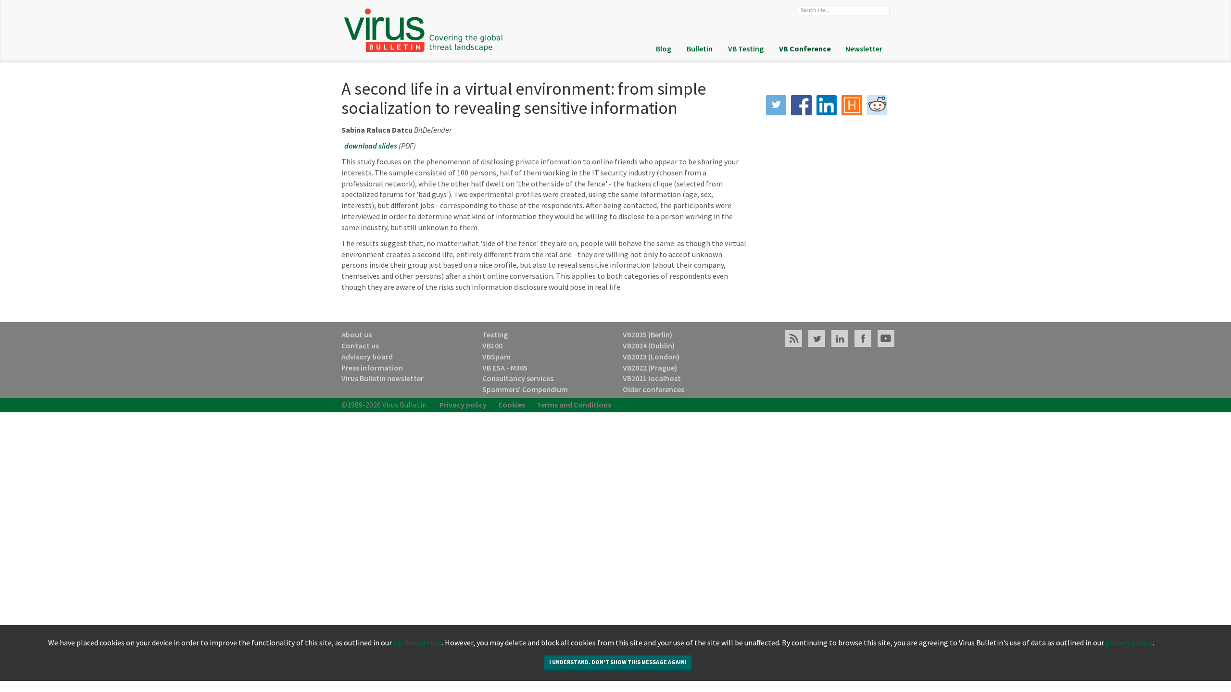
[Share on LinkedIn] (827, 105)
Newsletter (863, 48)
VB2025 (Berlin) (647, 334)
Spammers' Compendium (525, 389)
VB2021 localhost (652, 378)
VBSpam (496, 356)
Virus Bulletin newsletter (382, 378)
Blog (663, 48)
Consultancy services (517, 378)
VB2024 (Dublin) (649, 345)
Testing (495, 334)
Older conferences (653, 389)
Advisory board (367, 356)
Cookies (511, 404)
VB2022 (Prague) (650, 367)
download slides (370, 145)
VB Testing (746, 48)
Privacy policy (463, 404)
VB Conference (805, 48)
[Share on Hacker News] (852, 105)
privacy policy (1129, 665)
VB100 (492, 345)
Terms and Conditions (574, 404)
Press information (372, 367)
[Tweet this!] (776, 105)
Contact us (360, 345)
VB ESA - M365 (505, 367)
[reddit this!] (877, 105)
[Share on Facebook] (801, 105)
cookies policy (417, 665)
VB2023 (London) (651, 356)
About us (356, 334)
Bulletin (700, 48)
